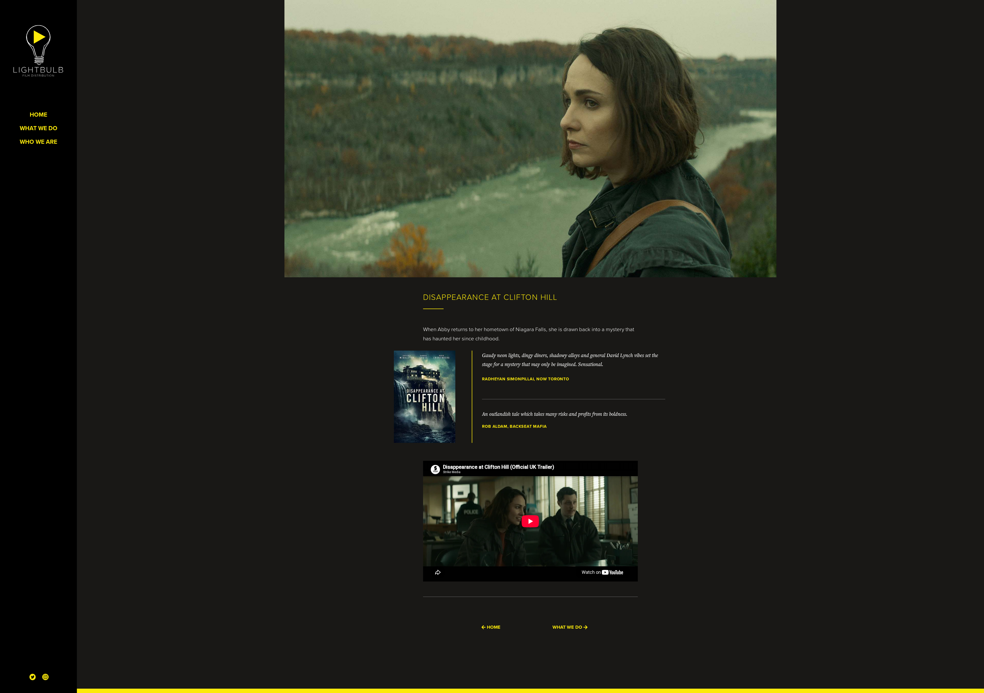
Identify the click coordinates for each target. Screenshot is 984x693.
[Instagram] (45, 677)
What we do (38, 128)
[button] (491, 627)
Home (38, 114)
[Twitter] (32, 677)
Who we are (38, 141)
